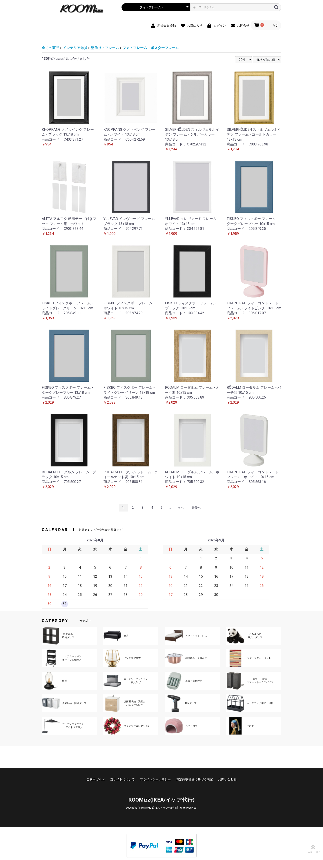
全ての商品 (50, 48)
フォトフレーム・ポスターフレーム (151, 48)
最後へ (196, 507)
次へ (181, 507)
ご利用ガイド (95, 779)
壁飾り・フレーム (105, 48)
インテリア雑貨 (75, 48)
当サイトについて (122, 779)
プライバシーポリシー (155, 779)
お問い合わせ (227, 779)
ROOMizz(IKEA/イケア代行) (161, 800)
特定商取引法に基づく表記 (194, 779)
